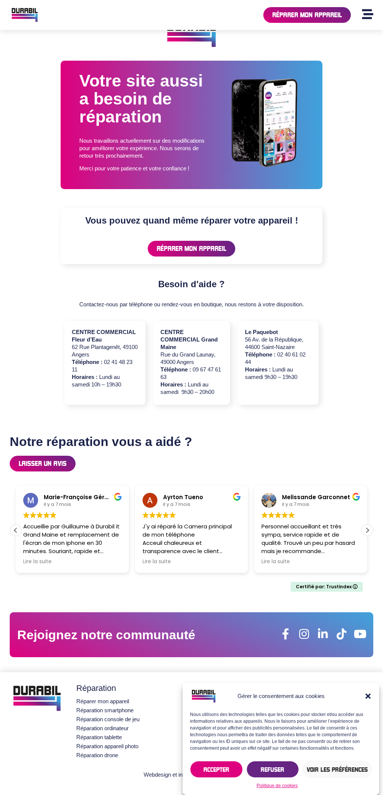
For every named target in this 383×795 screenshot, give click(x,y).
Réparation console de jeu (108, 719)
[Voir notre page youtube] (360, 634)
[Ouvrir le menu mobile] (367, 14)
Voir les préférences (337, 769)
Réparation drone (97, 755)
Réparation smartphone (105, 710)
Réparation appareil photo (107, 746)
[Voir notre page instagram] (304, 634)
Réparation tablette (99, 737)
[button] (368, 696)
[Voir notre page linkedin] (322, 634)
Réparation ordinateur (102, 728)
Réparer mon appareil (102, 701)
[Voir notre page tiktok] (341, 634)
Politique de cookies (277, 785)
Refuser (272, 769)
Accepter (216, 769)
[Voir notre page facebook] (285, 634)
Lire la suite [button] (37, 561)
